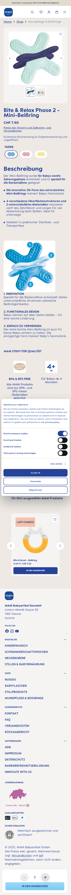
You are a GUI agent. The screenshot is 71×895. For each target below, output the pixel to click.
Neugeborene (15, 658)
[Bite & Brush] (35, 540)
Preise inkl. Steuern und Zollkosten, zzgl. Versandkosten (28, 129)
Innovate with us (18, 772)
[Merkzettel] (41, 12)
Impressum (13, 753)
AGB (8, 747)
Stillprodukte (16, 692)
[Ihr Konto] (49, 12)
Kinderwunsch (16, 645)
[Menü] (64, 12)
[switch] (63, 440)
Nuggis (10, 679)
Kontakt (11, 713)
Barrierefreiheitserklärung (27, 765)
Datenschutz (15, 759)
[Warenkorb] (56, 12)
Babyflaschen (16, 685)
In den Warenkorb (35, 886)
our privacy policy (50, 422)
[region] (35, 65)
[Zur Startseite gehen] (8, 12)
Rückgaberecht (17, 732)
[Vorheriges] (9, 58)
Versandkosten (17, 725)
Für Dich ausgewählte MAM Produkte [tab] (37, 498)
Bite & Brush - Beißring (25, 560)
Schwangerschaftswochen (26, 652)
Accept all (35, 473)
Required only (35, 490)
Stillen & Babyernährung (25, 664)
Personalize (35, 481)
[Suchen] (32, 12)
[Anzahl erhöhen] (45, 877)
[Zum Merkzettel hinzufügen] (60, 34)
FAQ (7, 719)
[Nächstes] (61, 58)
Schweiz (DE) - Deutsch (16, 805)
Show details (56, 464)
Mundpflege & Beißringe (24, 698)
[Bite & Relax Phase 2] (35, 58)
